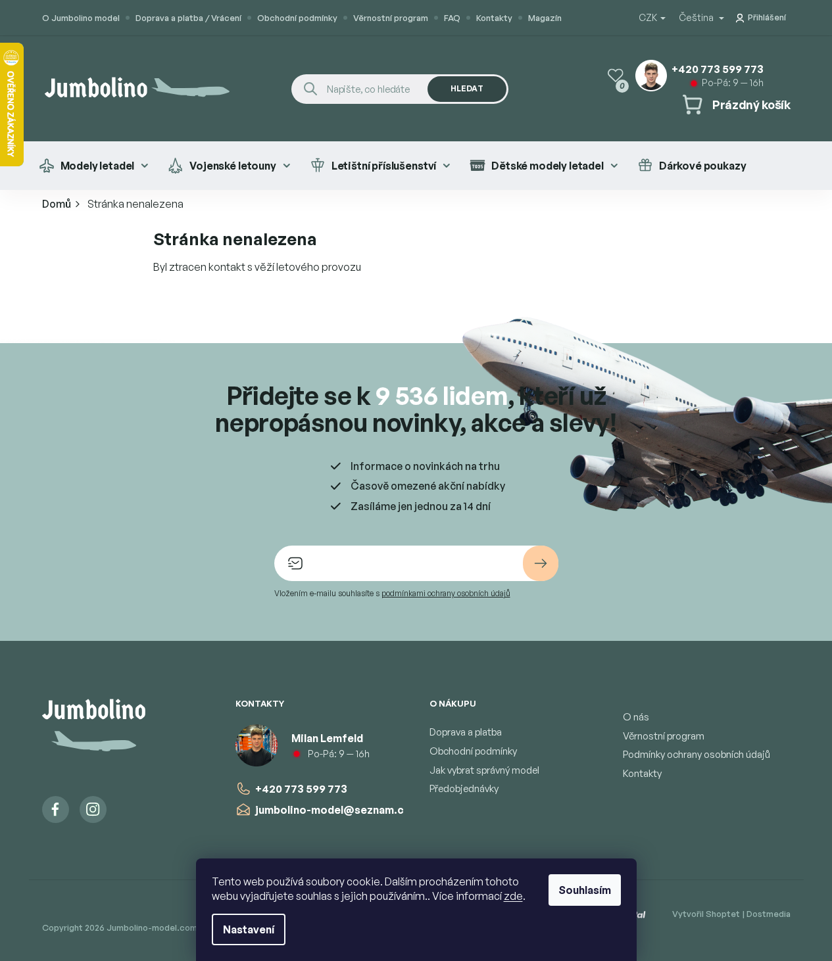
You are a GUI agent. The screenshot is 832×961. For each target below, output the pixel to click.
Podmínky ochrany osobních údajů (696, 754)
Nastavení (248, 929)
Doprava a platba (465, 732)
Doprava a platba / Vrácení (188, 17)
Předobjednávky (464, 788)
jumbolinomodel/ (93, 809)
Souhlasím (584, 890)
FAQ (452, 17)
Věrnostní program (390, 17)
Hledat (467, 88)
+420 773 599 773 (301, 788)
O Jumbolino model (81, 17)
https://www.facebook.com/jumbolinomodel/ (55, 809)
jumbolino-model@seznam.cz (332, 809)
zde (513, 895)
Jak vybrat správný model (484, 770)
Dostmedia (768, 913)
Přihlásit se (540, 563)
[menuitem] (94, 165)
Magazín (545, 17)
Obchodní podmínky (297, 17)
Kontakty (494, 17)
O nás (636, 717)
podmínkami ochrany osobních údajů (445, 593)
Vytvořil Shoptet (706, 913)
